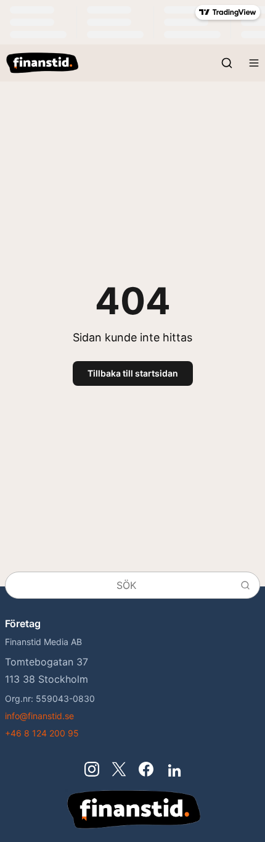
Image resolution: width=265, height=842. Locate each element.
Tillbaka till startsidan (133, 373)
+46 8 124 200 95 (42, 733)
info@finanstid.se (39, 716)
